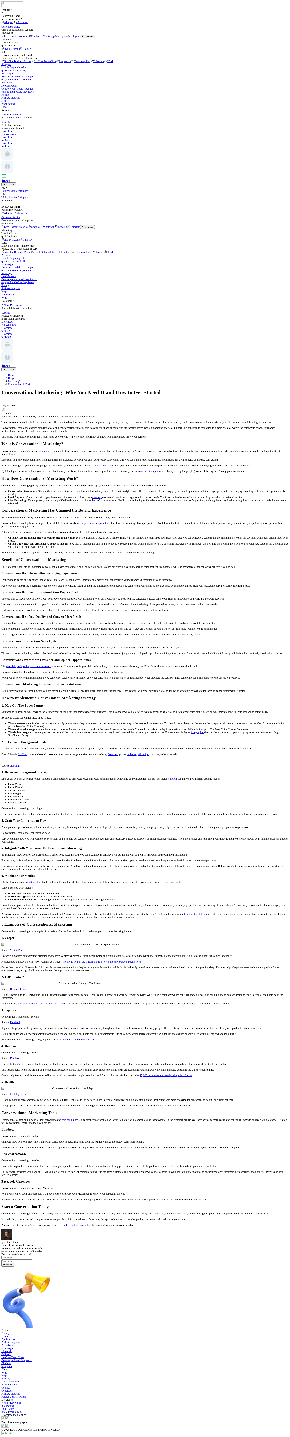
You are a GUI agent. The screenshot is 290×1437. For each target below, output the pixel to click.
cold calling (68, 1119)
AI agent (8, 22)
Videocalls (98, 61)
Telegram (75, 36)
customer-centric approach (149, 471)
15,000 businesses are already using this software (166, 1075)
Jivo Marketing (12, 48)
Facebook (113, 754)
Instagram (62, 36)
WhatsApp (49, 36)
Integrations (65, 61)
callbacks (131, 754)
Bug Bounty (7, 1408)
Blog (4, 106)
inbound (45, 451)
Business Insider (18, 989)
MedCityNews (18, 1094)
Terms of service (10, 1381)
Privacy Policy (9, 1384)
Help (4, 100)
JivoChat (22, 754)
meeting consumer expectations (92, 523)
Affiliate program (10, 97)
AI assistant (22, 22)
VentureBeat (16, 950)
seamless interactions (103, 465)
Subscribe (7, 1264)
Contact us (7, 1390)
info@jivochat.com (11, 1411)
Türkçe (5, 190)
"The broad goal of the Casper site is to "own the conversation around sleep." (102, 961)
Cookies (5, 1387)
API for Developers (11, 1402)
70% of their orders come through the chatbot (41, 1003)
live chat (77, 491)
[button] (145, 9)
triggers (173, 778)
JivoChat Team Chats (45, 61)
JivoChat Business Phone (17, 61)
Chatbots (35, 36)
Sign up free (8, 184)
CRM (110, 61)
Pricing (5, 94)
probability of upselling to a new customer (28, 666)
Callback (27, 48)
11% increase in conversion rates (77, 1039)
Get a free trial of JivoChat (74, 1225)
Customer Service (10, 26)
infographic (197, 732)
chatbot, (97, 497)
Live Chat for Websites (16, 36)
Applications (8, 103)
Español (13, 190)
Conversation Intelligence (197, 914)
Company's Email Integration (16, 1360)
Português (22, 190)
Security (5, 1378)
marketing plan (32, 882)
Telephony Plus (82, 61)
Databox (14, 1058)
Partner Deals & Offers (13, 1396)
